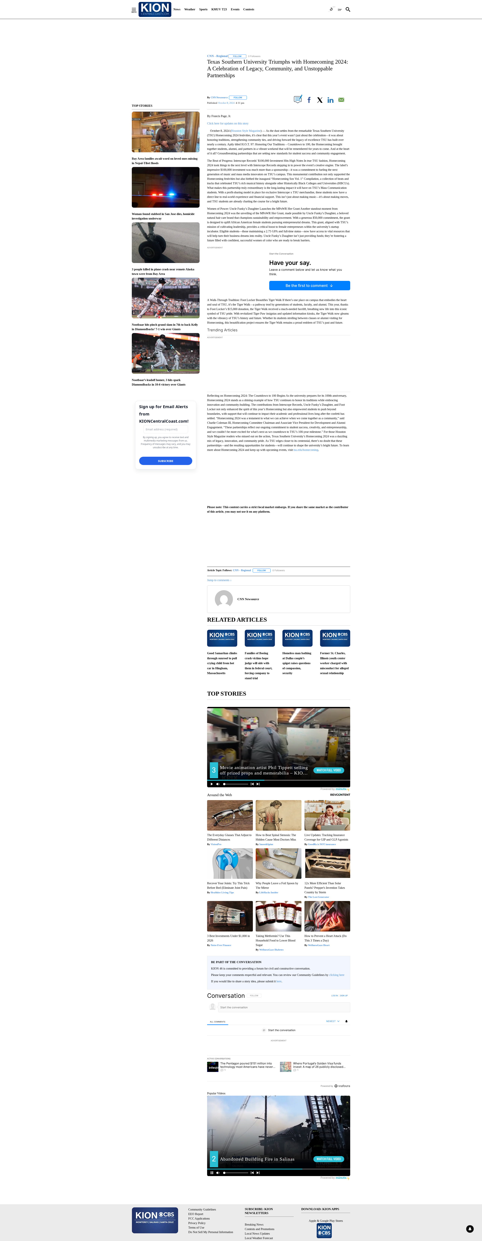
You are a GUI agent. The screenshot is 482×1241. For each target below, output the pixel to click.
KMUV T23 (219, 9)
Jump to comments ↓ (219, 580)
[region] (278, 1041)
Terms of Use (196, 1227)
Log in (334, 995)
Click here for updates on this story (228, 123)
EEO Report (195, 1214)
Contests (248, 9)
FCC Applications (199, 1218)
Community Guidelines (202, 1209)
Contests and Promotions (259, 1229)
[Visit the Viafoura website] (342, 1086)
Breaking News (254, 1224)
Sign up (344, 995)
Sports (203, 9)
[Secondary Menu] (137, 9)
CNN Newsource (219, 97)
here (278, 981)
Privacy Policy (197, 1223)
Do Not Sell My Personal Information (210, 1232)
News (176, 9)
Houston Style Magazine (246, 130)
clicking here (336, 974)
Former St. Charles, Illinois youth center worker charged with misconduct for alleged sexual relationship (334, 663)
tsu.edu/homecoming (306, 449)
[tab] (217, 1021)
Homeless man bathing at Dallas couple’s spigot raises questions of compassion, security (296, 663)
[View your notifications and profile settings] (346, 1021)
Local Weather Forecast (259, 1238)
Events (235, 9)
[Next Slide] (347, 364)
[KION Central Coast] (155, 9)
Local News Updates (257, 1233)
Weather (189, 9)
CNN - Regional (242, 570)
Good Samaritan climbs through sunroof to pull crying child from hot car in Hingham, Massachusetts (222, 663)
